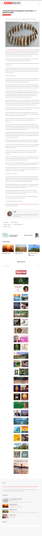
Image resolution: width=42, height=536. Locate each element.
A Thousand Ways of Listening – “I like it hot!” (18, 49)
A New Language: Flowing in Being (16, 498)
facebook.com (15, 205)
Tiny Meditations (13, 505)
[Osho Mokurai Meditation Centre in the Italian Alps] (24, 300)
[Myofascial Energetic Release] (24, 457)
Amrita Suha (5, 222)
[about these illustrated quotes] (21, 473)
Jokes (11, 516)
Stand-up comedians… (28, 235)
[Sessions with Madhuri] (21, 341)
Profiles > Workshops (7, 14)
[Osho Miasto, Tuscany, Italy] (21, 375)
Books (11, 500)
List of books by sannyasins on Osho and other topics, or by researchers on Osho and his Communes (20, 486)
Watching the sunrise (6, 253)
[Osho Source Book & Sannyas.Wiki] (24, 399)
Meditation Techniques (18, 224)
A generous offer (13, 514)
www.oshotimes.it (26, 204)
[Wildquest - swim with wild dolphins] (17, 432)
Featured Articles (14, 222)
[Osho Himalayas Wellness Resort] (21, 358)
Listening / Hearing (7, 224)
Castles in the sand (18, 253)
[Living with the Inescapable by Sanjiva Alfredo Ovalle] (24, 366)
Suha (15, 211)
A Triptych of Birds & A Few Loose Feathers (13, 236)
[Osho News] (12, 3)
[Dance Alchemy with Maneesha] (21, 408)
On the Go (11, 511)
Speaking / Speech (6, 226)
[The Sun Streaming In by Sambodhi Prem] (21, 391)
